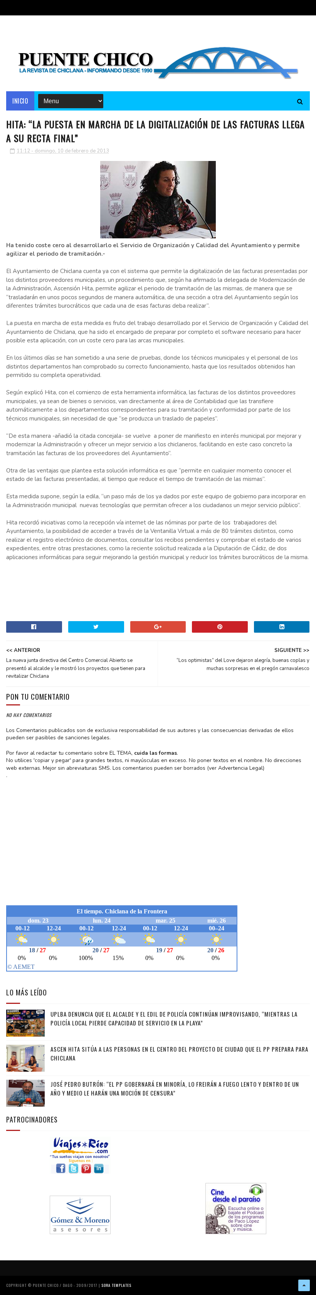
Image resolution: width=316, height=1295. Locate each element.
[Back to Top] (304, 1285)
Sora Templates (116, 1285)
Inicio (20, 101)
